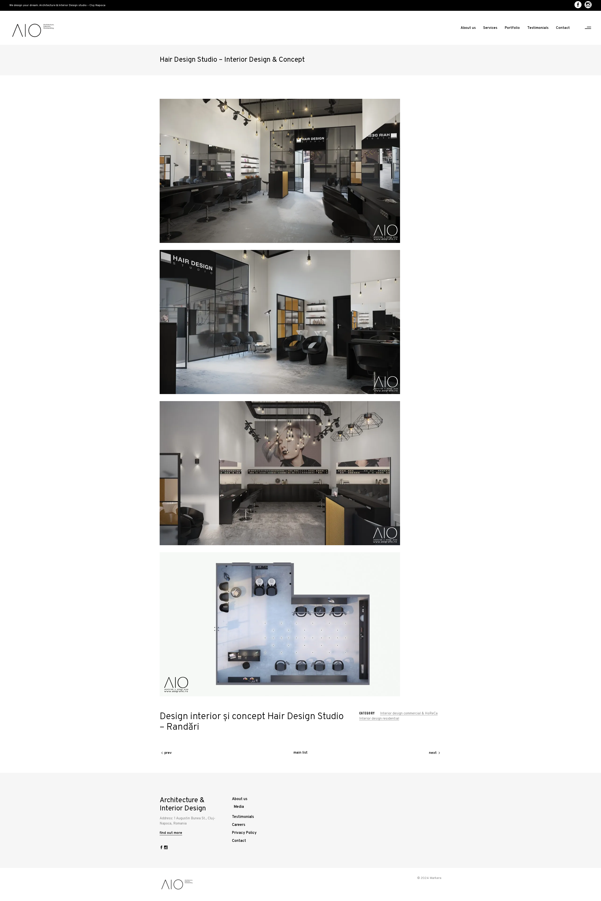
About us (239, 799)
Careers (238, 825)
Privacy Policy (244, 833)
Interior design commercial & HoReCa (409, 713)
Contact (239, 841)
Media (239, 807)
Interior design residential (379, 719)
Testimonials (243, 817)
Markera (435, 878)
